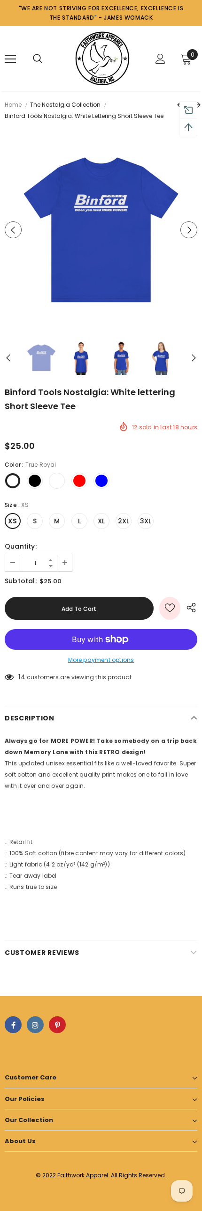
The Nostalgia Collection (65, 105)
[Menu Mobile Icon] (10, 59)
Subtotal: (21, 581)
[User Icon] (160, 59)
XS (12, 521)
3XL (146, 521)
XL (101, 521)
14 (21, 677)
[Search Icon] (37, 59)
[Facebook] (13, 1024)
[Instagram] (35, 1024)
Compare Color (167, 312)
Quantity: (21, 546)
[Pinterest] (57, 1024)
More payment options (101, 660)
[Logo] (102, 58)
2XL (124, 521)
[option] (101, 230)
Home (13, 105)
